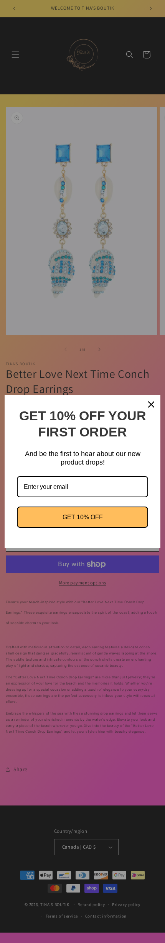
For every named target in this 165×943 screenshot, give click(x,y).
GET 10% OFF (83, 517)
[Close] (151, 404)
